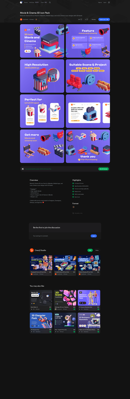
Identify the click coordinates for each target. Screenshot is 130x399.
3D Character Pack (35, 329)
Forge (44, 2)
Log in (105, 2)
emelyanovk (59, 309)
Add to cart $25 (104, 19)
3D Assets (32, 19)
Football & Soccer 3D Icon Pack (62, 272)
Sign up (100, 2)
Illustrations (86, 309)
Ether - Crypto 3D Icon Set (61, 329)
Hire (90, 250)
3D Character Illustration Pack (85, 307)
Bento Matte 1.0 (34, 307)
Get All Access (103, 169)
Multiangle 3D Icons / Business (62, 307)
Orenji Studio (25, 19)
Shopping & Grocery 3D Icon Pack (38, 272)
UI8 (33, 309)
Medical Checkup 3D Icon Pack (86, 272)
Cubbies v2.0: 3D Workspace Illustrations (87, 329)
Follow (97, 250)
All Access (33, 2)
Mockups (37, 309)
